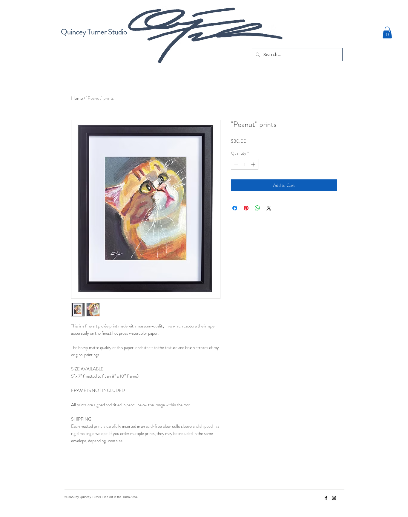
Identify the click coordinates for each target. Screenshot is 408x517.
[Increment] (253, 164)
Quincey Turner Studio (94, 32)
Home (77, 98)
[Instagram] (334, 498)
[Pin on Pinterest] (246, 208)
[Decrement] (235, 164)
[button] (387, 32)
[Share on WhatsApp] (257, 208)
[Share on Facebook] (234, 208)
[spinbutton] (244, 164)
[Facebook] (326, 498)
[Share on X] (268, 208)
